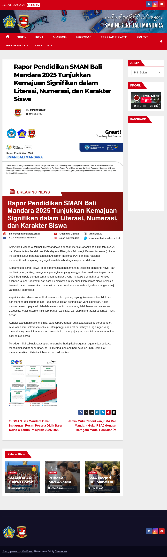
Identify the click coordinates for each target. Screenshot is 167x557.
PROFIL (22, 37)
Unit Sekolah (16, 45)
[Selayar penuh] (158, 106)
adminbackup (38, 109)
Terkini (12, 473)
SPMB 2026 (42, 45)
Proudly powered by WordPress (17, 551)
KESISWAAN (84, 37)
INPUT (39, 37)
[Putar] (135, 106)
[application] (146, 100)
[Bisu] (155, 106)
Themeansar (61, 551)
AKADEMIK (60, 37)
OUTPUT (143, 37)
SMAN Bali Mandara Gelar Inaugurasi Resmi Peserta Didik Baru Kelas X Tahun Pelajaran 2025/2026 (35, 425)
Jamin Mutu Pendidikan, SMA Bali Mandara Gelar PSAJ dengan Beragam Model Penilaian (92, 425)
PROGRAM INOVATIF (114, 37)
